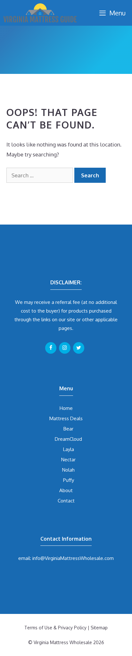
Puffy (68, 480)
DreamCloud (68, 439)
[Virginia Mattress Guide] (40, 13)
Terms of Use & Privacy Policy (55, 627)
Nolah (68, 470)
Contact (66, 501)
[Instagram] (64, 348)
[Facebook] (50, 348)
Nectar (68, 460)
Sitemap (99, 627)
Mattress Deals (66, 418)
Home (66, 408)
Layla (68, 449)
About (66, 490)
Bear (68, 429)
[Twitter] (78, 348)
